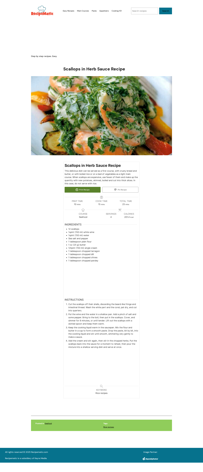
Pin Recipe (122, 189)
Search (165, 10)
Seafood (48, 423)
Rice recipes (108, 427)
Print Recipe (84, 189)
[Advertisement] (101, 35)
